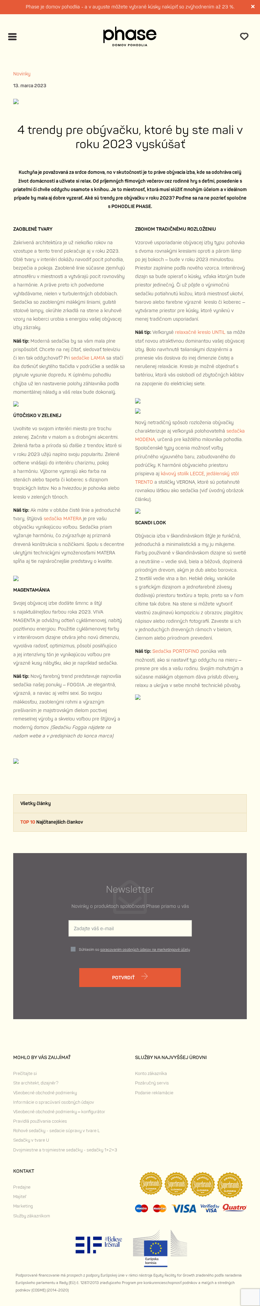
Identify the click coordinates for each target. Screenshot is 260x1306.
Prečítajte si (25, 1073)
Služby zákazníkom (31, 1216)
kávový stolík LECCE (182, 474)
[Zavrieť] (253, 7)
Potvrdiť (124, 978)
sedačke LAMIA (88, 358)
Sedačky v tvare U (31, 1140)
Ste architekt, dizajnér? (35, 1083)
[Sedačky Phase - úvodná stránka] (129, 36)
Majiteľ (19, 1196)
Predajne (21, 1187)
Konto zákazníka (151, 1073)
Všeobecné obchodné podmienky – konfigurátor (59, 1112)
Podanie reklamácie (154, 1093)
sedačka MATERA (63, 519)
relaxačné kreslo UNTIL (200, 332)
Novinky (21, 74)
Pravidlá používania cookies (40, 1121)
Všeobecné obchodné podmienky (45, 1093)
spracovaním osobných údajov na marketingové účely (145, 949)
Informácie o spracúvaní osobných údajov (53, 1102)
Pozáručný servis (152, 1083)
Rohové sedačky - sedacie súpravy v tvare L (56, 1130)
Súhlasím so (134, 949)
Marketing (23, 1206)
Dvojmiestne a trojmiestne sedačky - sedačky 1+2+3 (65, 1150)
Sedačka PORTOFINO (176, 651)
